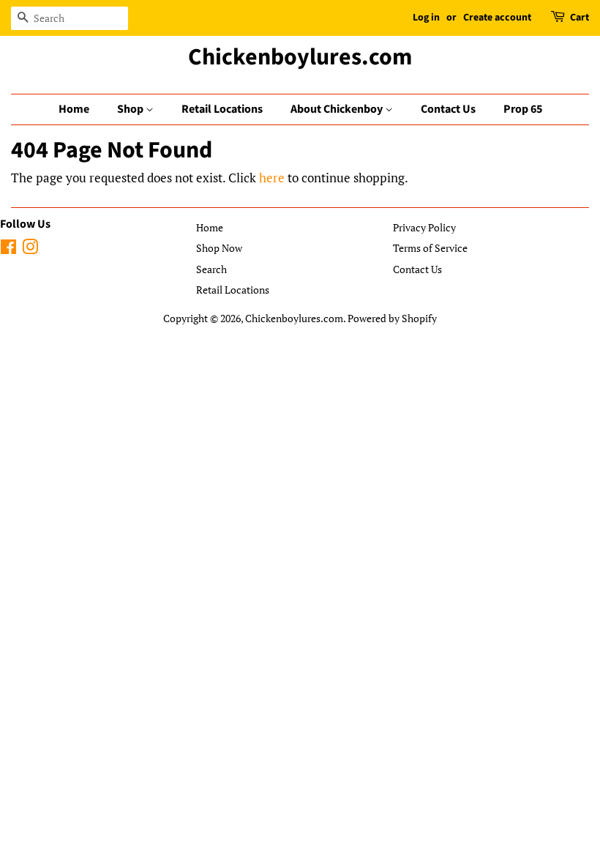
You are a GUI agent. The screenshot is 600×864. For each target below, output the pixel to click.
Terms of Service (430, 248)
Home (74, 109)
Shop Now (219, 248)
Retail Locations (222, 109)
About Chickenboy (337, 109)
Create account (497, 17)
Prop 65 (522, 109)
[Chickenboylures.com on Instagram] (30, 249)
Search (211, 269)
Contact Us (448, 109)
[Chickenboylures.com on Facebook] (8, 249)
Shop (131, 109)
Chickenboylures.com (300, 57)
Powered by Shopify (392, 318)
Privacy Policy (424, 227)
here (272, 177)
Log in (426, 17)
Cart (579, 17)
